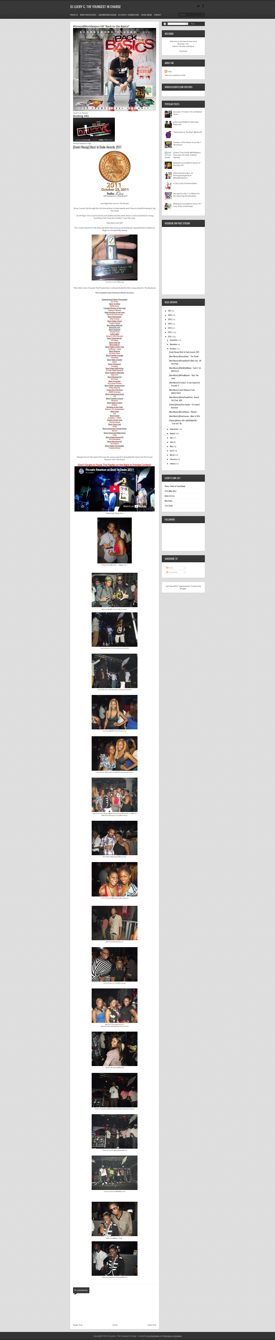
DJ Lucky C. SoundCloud (128, 14)
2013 (170, 327)
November (174, 344)
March (172, 454)
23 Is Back (169, 505)
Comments (172, 572)
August (173, 433)
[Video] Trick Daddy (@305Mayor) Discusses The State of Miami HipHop (187, 155)
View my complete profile (175, 75)
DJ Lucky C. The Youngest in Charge (95, 6)
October (173, 348)
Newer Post (77, 1325)
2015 (170, 319)
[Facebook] (203, 6)
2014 (170, 323)
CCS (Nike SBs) (170, 490)
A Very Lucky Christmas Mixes (185, 183)
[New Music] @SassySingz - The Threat (184, 356)
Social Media (146, 14)
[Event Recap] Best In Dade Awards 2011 (184, 351)
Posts (170, 568)
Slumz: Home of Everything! (175, 486)
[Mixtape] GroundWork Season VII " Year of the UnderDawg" (187, 205)
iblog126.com (114, 327)
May (171, 446)
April (172, 450)
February (173, 459)
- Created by (148, 1336)
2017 (170, 310)
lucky (170, 71)
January (173, 463)
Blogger (183, 588)
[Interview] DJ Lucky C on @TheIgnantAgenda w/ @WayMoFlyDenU (183, 175)
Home (114, 1325)
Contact (157, 14)
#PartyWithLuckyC (88, 14)
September (174, 428)
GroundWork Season (107, 14)
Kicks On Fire (169, 495)
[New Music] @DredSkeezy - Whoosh (183, 411)
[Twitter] (198, 6)
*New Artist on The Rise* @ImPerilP (187, 132)
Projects (74, 14)
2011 (170, 336)
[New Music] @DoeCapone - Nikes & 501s (184, 416)
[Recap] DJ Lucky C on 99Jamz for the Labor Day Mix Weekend (186, 194)
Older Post (151, 1325)
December (174, 339)
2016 (170, 314)
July (171, 437)
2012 (170, 332)
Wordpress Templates (173, 1336)
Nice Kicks (168, 500)
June (171, 441)
